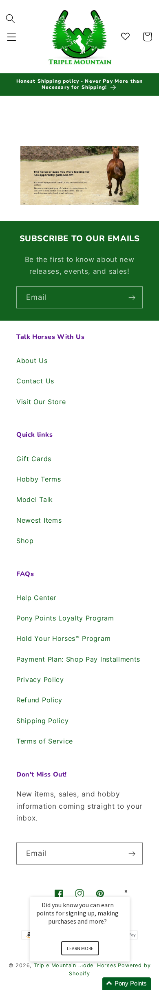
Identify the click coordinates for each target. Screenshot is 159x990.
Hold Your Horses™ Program (63, 638)
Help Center (36, 598)
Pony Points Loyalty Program (65, 618)
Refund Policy (39, 700)
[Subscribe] (131, 297)
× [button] (126, 891)
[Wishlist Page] (126, 36)
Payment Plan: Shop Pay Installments (78, 659)
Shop (25, 541)
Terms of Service (44, 741)
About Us (32, 360)
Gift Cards (33, 459)
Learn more (80, 948)
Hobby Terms (38, 479)
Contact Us (35, 381)
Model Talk (34, 499)
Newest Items (39, 520)
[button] (11, 36)
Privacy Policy (40, 679)
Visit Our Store (41, 402)
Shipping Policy (42, 721)
